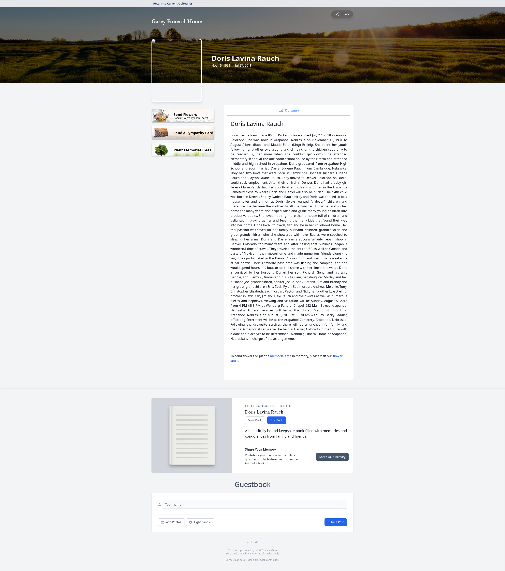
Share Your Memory (332, 457)
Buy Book (277, 420)
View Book (255, 420)
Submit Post (336, 522)
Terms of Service (263, 553)
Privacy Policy (241, 553)
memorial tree (280, 356)
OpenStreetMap (257, 560)
